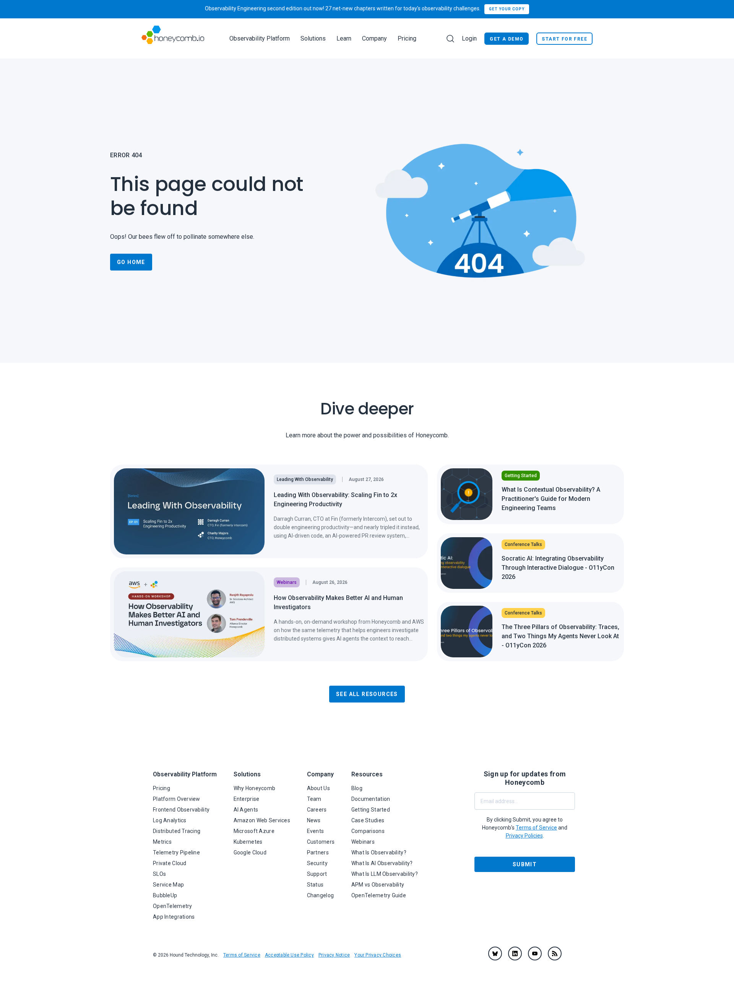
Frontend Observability (181, 810)
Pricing (407, 38)
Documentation (370, 799)
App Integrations (174, 917)
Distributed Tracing (176, 831)
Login (469, 38)
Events (315, 831)
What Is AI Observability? (382, 863)
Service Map (168, 885)
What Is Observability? (378, 852)
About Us (318, 788)
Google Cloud (250, 852)
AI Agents (246, 810)
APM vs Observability (377, 885)
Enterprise (247, 799)
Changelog (320, 895)
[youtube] (535, 953)
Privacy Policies (524, 836)
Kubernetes (248, 842)
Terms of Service (241, 955)
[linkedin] (515, 953)
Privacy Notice (334, 955)
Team (314, 799)
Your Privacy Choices (377, 955)
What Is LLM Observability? (384, 874)
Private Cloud (170, 863)
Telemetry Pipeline (176, 852)
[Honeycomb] (172, 38)
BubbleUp (165, 895)
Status (315, 885)
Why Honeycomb (255, 788)
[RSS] (555, 953)
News (314, 820)
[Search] (450, 38)
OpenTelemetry (172, 906)
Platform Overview (176, 799)
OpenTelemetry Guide (378, 895)
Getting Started (370, 810)
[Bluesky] (495, 953)
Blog (356, 788)
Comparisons (368, 831)
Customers (321, 842)
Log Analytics (170, 820)
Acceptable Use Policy (289, 955)
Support (317, 874)
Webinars (363, 842)
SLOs (159, 874)
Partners (318, 852)
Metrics (162, 842)
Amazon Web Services (262, 820)
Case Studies (367, 820)
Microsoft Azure (254, 831)
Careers (317, 810)
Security (317, 863)
